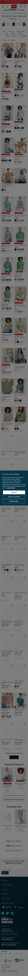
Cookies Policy (11, 488)
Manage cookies (14, 501)
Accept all (14, 492)
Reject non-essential (14, 496)
